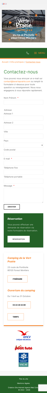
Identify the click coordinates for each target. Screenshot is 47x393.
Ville (6, 131)
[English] (6, 3)
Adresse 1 (8, 113)
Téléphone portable (13, 176)
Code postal (9, 149)
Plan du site (23, 379)
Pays (6, 140)
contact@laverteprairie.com (17, 81)
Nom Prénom (10, 98)
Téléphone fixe (11, 167)
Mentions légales (23, 383)
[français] (3, 3)
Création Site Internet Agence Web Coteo (23, 387)
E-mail (7, 158)
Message (8, 185)
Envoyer (12, 207)
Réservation (19, 239)
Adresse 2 (8, 122)
